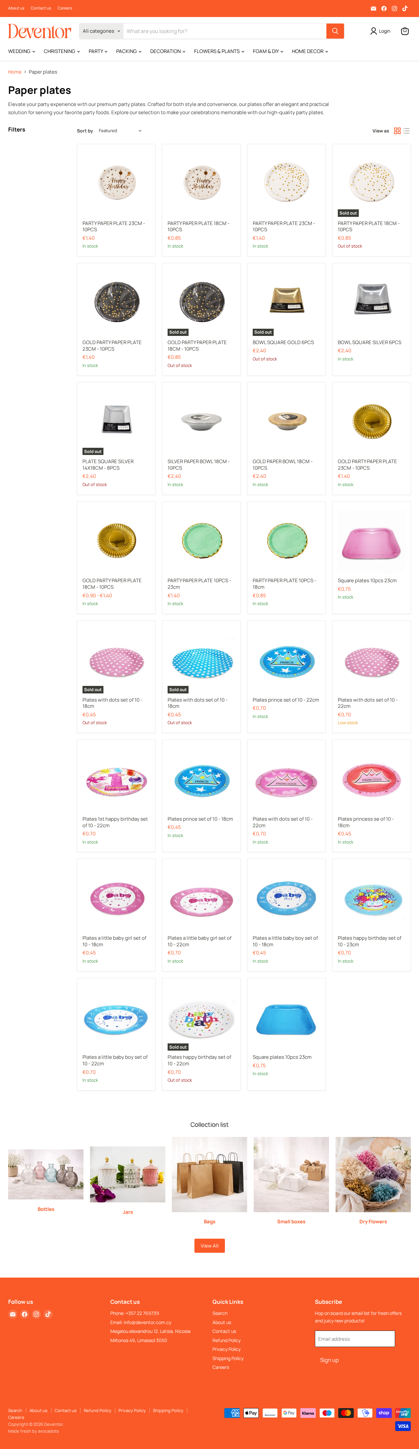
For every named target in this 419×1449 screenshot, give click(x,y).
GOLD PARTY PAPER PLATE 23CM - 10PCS (112, 345)
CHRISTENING (60, 51)
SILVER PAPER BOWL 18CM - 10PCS (199, 464)
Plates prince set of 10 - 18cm (200, 818)
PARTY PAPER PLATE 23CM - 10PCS (113, 226)
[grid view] (397, 130)
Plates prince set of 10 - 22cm (286, 699)
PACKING (127, 51)
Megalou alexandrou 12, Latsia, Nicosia (150, 1331)
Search (220, 1313)
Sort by (85, 130)
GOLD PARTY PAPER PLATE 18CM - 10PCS (197, 345)
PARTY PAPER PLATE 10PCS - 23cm (199, 583)
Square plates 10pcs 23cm (367, 580)
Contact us (41, 8)
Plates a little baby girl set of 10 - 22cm (199, 941)
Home (15, 72)
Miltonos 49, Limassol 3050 (138, 1340)
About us (16, 8)
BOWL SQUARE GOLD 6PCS (283, 342)
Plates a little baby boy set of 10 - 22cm (115, 1060)
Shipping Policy (228, 1358)
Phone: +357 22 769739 (134, 1313)
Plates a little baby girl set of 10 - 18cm (114, 941)
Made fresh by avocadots (33, 1431)
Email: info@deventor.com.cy (140, 1322)
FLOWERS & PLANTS (217, 51)
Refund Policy (226, 1340)
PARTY (96, 51)
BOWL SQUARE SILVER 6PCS (369, 342)
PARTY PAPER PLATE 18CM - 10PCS (198, 226)
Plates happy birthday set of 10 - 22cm (199, 1060)
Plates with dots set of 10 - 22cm (368, 703)
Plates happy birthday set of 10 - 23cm (369, 941)
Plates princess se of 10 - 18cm (366, 822)
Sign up (329, 1360)
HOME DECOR (308, 51)
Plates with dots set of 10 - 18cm (112, 703)
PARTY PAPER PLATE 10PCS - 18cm (284, 583)
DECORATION (166, 51)
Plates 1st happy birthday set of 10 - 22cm (115, 822)
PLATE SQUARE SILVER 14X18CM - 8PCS (108, 464)
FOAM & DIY (266, 51)
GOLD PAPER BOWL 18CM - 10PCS (283, 464)
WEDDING (19, 51)
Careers (65, 8)
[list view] (406, 130)
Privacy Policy (226, 1349)
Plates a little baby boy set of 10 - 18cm (285, 941)
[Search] (335, 31)
